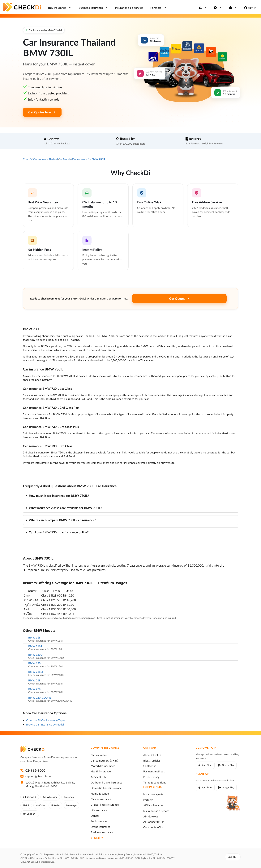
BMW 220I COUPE (39, 697)
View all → (97, 837)
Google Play (228, 765)
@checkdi (31, 797)
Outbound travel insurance (106, 782)
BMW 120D (35, 654)
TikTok (26, 805)
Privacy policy (151, 777)
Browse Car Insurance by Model (45, 724)
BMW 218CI (35, 671)
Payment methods (154, 771)
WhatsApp (52, 797)
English (232, 856)
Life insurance (99, 810)
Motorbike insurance (103, 765)
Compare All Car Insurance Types (45, 720)
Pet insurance (99, 821)
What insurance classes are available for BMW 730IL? (65, 508)
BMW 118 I (35, 646)
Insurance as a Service (156, 810)
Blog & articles (151, 760)
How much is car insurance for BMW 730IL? (59, 495)
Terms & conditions (154, 782)
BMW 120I (34, 663)
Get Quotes (177, 298)
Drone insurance (100, 826)
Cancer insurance (101, 799)
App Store (207, 765)
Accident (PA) (98, 777)
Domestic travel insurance (106, 788)
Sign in (252, 7)
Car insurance (99, 755)
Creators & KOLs (153, 827)
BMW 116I (34, 637)
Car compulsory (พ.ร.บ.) (104, 760)
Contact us (149, 765)
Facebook (69, 797)
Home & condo (100, 793)
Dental (95, 815)
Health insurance (101, 771)
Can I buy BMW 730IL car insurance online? (58, 532)
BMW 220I (34, 689)
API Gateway (150, 816)
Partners (148, 799)
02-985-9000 (35, 770)
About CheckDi (152, 755)
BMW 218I (34, 680)
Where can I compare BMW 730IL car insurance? (62, 520)
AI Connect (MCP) (154, 821)
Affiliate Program (153, 805)
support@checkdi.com (38, 776)
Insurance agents (153, 794)
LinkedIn (55, 805)
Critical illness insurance (105, 804)
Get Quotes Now (40, 112)
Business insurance (102, 832)
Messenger (71, 805)
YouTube (40, 805)
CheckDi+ (32, 813)
